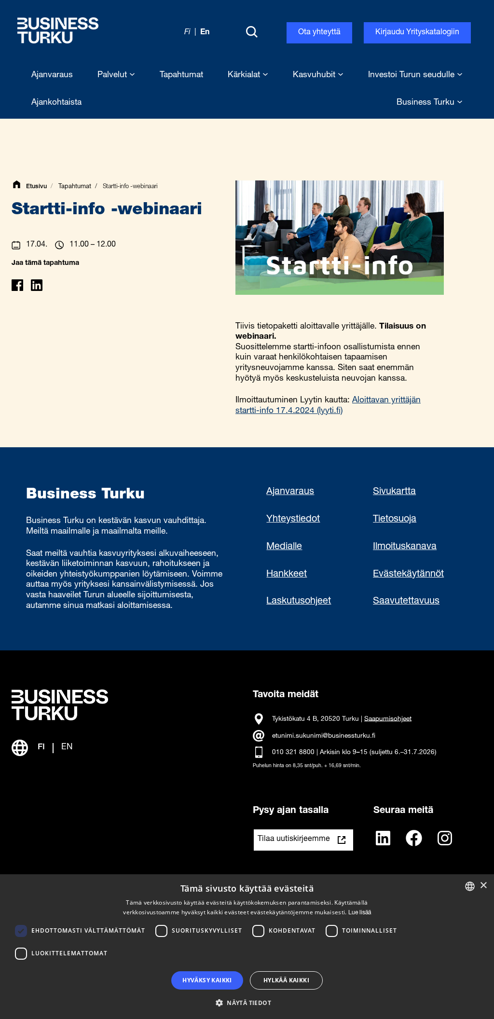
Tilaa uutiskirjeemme (294, 839)
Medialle (284, 547)
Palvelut (113, 75)
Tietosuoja (394, 519)
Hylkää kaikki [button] (286, 980)
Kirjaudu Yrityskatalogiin (417, 33)
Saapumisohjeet (388, 719)
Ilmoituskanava (405, 547)
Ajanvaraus (290, 492)
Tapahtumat (74, 187)
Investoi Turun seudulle (412, 75)
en (204, 33)
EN (66, 748)
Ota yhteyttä (319, 33)
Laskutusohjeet (298, 601)
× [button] (483, 885)
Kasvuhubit (315, 75)
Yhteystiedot (293, 519)
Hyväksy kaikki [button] (207, 980)
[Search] (252, 32)
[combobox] (470, 886)
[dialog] (247, 946)
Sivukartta (394, 492)
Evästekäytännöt (408, 574)
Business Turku (427, 103)
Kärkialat (245, 75)
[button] (247, 1002)
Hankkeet (286, 574)
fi (187, 33)
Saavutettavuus (406, 601)
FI (41, 748)
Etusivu (36, 187)
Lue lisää (359, 913)
